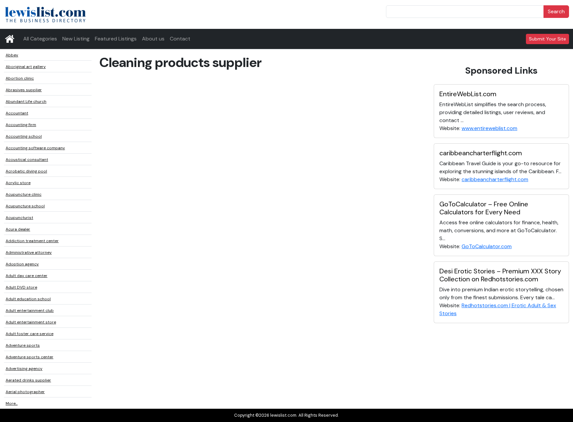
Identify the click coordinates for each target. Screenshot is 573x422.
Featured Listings (116, 38)
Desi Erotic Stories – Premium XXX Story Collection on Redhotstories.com (500, 275)
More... (12, 403)
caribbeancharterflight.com (480, 153)
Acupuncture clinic (23, 194)
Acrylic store (18, 182)
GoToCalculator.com (487, 246)
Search (556, 11)
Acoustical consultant (27, 159)
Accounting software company (35, 148)
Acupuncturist (19, 217)
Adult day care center (26, 275)
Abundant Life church (26, 101)
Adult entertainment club (30, 310)
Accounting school (24, 136)
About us (153, 38)
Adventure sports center (29, 357)
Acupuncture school (25, 206)
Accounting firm (21, 124)
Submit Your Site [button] (547, 39)
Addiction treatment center (32, 241)
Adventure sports (23, 345)
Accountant (17, 113)
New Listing (76, 38)
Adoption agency (22, 264)
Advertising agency (24, 368)
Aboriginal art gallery (26, 66)
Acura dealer (18, 229)
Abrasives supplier (24, 90)
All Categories (40, 38)
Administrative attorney (29, 252)
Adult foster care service (29, 333)
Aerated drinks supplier (28, 380)
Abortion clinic (20, 78)
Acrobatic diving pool (26, 171)
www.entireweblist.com (489, 128)
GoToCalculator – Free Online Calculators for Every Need (483, 208)
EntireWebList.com (467, 94)
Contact (180, 38)
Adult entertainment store (31, 322)
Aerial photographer (25, 391)
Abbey (12, 55)
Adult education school (28, 299)
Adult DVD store (21, 287)
